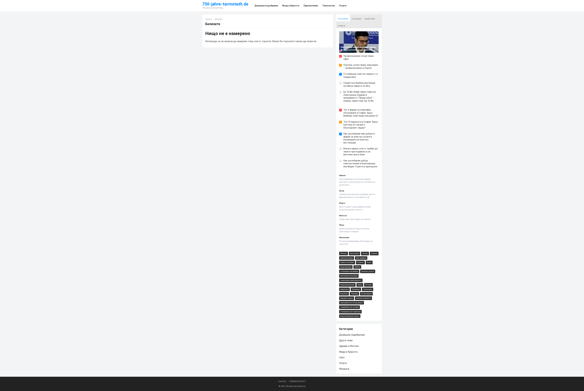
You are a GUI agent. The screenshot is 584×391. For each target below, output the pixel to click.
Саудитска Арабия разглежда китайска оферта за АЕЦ (359, 84)
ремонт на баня (347, 262)
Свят (342, 357)
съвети (374, 253)
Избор (357, 267)
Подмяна (356, 289)
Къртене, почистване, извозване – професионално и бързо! (360, 66)
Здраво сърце (346, 298)
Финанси (344, 368)
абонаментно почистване (351, 303)
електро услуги (367, 271)
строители (367, 289)
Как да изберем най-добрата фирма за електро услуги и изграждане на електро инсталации (359, 138)
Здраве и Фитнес (349, 346)
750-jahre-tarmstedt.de (225, 4)
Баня (369, 262)
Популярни (343, 19)
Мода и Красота (348, 351)
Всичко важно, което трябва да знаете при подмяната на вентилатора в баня (360, 151)
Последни (356, 19)
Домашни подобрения (352, 334)
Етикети (341, 26)
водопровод (345, 267)
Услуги (343, 363)
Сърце (365, 253)
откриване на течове (349, 307)
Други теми (346, 340)
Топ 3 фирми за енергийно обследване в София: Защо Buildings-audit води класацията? (360, 112)
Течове (368, 285)
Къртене (344, 294)
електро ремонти (363, 298)
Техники (354, 294)
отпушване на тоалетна (350, 312)
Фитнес (343, 253)
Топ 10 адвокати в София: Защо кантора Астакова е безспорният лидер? (360, 124)
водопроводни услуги (349, 316)
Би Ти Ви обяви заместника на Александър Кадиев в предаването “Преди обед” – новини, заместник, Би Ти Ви (359, 96)
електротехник (346, 258)
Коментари (370, 19)
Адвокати (344, 289)
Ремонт (360, 262)
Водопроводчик (347, 285)
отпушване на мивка (349, 271)
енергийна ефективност (350, 280)
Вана (360, 285)
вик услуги (354, 253)
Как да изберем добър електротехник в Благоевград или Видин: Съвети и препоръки (360, 163)
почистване (366, 294)
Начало (208, 19)
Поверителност (297, 381)
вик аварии (361, 258)
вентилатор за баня (348, 276)
